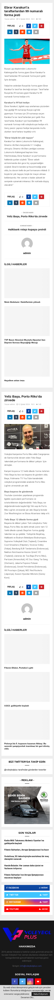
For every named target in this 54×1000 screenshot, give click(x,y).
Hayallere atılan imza (14, 380)
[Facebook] (15, 981)
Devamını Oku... (28, 997)
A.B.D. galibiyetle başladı (16, 706)
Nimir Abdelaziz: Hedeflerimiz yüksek (22, 302)
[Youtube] (38, 981)
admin (12, 19)
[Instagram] (30, 981)
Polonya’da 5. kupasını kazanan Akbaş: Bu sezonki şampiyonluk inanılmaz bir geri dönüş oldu (27, 746)
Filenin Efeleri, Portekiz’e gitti (18, 668)
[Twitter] (22, 981)
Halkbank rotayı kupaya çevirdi (27, 229)
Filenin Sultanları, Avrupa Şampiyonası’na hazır (26, 850)
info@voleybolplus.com (31, 966)
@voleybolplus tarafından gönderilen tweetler (25, 770)
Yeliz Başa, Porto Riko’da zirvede (27, 216)
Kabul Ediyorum (41, 994)
